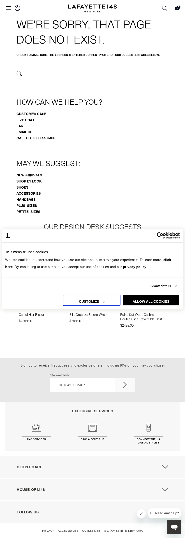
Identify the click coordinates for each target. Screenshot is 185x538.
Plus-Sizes (26, 205)
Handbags (26, 199)
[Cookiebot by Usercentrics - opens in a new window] (160, 235)
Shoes (22, 187)
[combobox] (92, 74)
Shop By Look (29, 181)
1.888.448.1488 (44, 138)
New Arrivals (29, 175)
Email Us (24, 132)
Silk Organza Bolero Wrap (87, 314)
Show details (160, 286)
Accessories (28, 193)
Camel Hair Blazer (31, 314)
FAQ (19, 126)
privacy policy (134, 267)
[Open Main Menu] (8, 8)
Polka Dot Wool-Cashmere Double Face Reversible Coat (141, 316)
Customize (89, 301)
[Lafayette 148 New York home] (92, 9)
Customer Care (31, 114)
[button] (17, 8)
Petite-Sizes (28, 212)
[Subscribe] (125, 385)
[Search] (19, 73)
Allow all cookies (151, 301)
